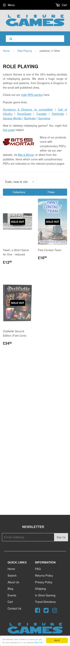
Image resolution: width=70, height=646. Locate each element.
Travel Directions (45, 602)
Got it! (57, 640)
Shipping (40, 588)
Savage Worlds (12, 118)
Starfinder (30, 118)
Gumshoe (44, 118)
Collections (19, 192)
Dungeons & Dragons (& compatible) (28, 109)
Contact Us (14, 608)
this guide (9, 130)
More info (38, 642)
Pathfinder (58, 114)
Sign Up (61, 537)
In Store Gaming (45, 595)
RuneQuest (24, 114)
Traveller (41, 114)
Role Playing (25, 51)
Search (12, 575)
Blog (10, 588)
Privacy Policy (43, 582)
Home (6, 51)
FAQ (38, 569)
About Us (13, 582)
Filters (51, 192)
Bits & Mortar (26, 155)
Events (12, 595)
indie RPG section (32, 95)
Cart (64, 5)
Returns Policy (44, 575)
